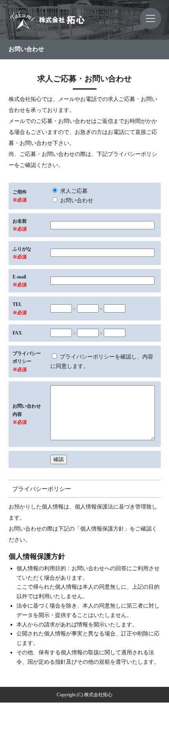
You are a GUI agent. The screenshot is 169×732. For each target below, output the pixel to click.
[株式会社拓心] (84, 20)
